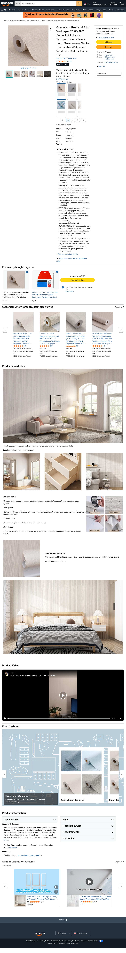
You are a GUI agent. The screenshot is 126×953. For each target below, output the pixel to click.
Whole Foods (88, 10)
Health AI (12, 10)
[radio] (9, 74)
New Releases (63, 10)
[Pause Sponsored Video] (56, 887)
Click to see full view (28, 68)
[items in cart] (122, 4)
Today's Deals (100, 10)
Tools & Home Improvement (11, 20)
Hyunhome (108, 55)
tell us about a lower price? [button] (29, 855)
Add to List (102, 74)
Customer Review (17, 675)
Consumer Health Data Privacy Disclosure (65, 941)
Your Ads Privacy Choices (89, 941)
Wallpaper (75, 20)
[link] (45, 279)
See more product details (68, 254)
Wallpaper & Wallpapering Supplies (59, 20)
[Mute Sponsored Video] (56, 892)
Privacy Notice (45, 941)
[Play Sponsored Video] (89, 882)
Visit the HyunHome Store (66, 58)
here (5, 840)
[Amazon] (7, 4)
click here (13, 848)
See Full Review (49, 675)
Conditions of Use (32, 941)
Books (111, 10)
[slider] (59, 718)
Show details (69, 291)
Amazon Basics (38, 10)
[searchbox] (48, 3)
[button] (3, 9)
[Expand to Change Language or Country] (89, 4)
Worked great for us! (33, 675)
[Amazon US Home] (40, 934)
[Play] (4, 718)
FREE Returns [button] (62, 79)
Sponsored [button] (5, 865)
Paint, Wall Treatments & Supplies (33, 20)
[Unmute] (121, 718)
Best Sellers (50, 10)
